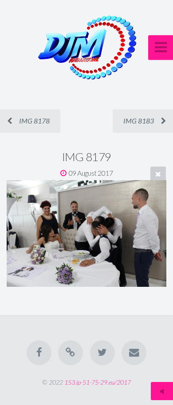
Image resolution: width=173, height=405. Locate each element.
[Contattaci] (134, 352)
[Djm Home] (70, 352)
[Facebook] (39, 352)
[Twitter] (102, 352)
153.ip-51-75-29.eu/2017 (97, 382)
